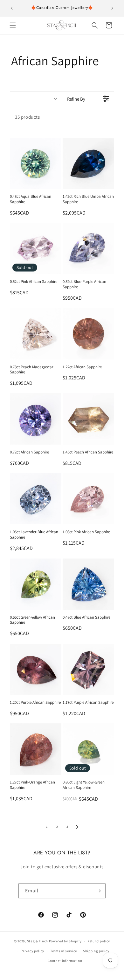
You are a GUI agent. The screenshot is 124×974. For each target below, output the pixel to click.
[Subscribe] (98, 890)
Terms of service (63, 951)
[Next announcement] (112, 8)
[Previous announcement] (12, 8)
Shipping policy (96, 951)
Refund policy (98, 941)
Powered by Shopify (65, 941)
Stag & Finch (37, 941)
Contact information (65, 960)
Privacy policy (32, 951)
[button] (13, 25)
